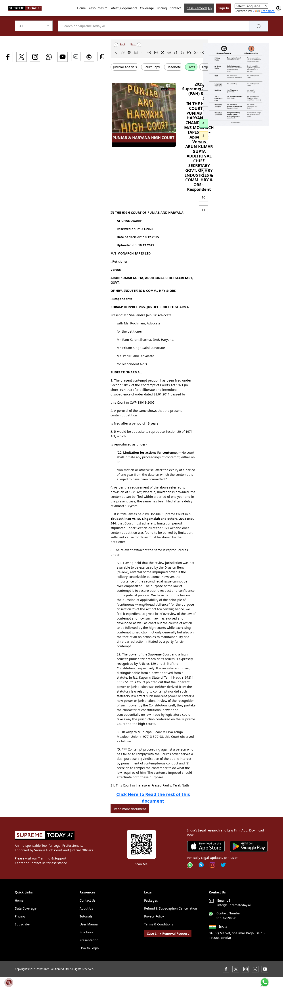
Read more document (130, 809)
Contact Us (88, 900)
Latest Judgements (123, 8)
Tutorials (86, 916)
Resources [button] (96, 8)
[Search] (258, 26)
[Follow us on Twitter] (223, 865)
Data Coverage (25, 908)
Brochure (86, 932)
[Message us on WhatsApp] (255, 969)
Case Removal (197, 8)
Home (81, 8)
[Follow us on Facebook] (226, 969)
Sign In (223, 8)
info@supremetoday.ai (234, 905)
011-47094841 (226, 918)
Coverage (147, 8)
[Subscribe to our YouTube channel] (265, 969)
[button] (236, 84)
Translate (268, 11)
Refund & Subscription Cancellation (170, 908)
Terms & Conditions (158, 924)
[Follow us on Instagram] (212, 865)
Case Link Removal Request (168, 933)
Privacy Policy (154, 916)
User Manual (89, 924)
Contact (175, 8)
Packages (151, 900)
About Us (86, 908)
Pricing (162, 8)
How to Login (89, 948)
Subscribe (22, 924)
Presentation (89, 940)
